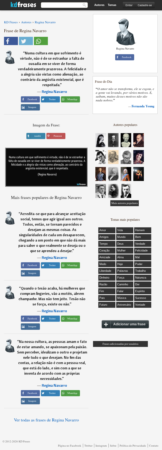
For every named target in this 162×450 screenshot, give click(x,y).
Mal (137, 257)
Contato (153, 445)
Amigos (104, 237)
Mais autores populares (124, 203)
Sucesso (140, 298)
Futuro (103, 304)
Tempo (103, 243)
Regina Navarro (54, 91)
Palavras (122, 270)
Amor (102, 230)
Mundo (121, 237)
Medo (102, 264)
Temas (112, 5)
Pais (102, 298)
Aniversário (124, 304)
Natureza (140, 277)
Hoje (120, 264)
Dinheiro (104, 277)
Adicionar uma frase (129, 324)
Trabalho (140, 270)
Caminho (122, 284)
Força (120, 277)
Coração (104, 250)
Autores (99, 5)
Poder (138, 264)
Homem (140, 230)
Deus (120, 243)
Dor (137, 284)
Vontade (140, 304)
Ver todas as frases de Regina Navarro (46, 420)
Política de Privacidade (133, 445)
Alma (120, 257)
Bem (138, 237)
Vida (120, 230)
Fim (101, 291)
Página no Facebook (69, 445)
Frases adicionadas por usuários (120, 343)
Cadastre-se (145, 5)
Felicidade (141, 250)
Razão (103, 284)
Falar (120, 291)
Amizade (104, 257)
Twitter (88, 445)
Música (121, 298)
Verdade (140, 243)
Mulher (121, 250)
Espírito (140, 291)
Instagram (101, 445)
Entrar (129, 5)
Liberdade (105, 270)
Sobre (113, 445)
